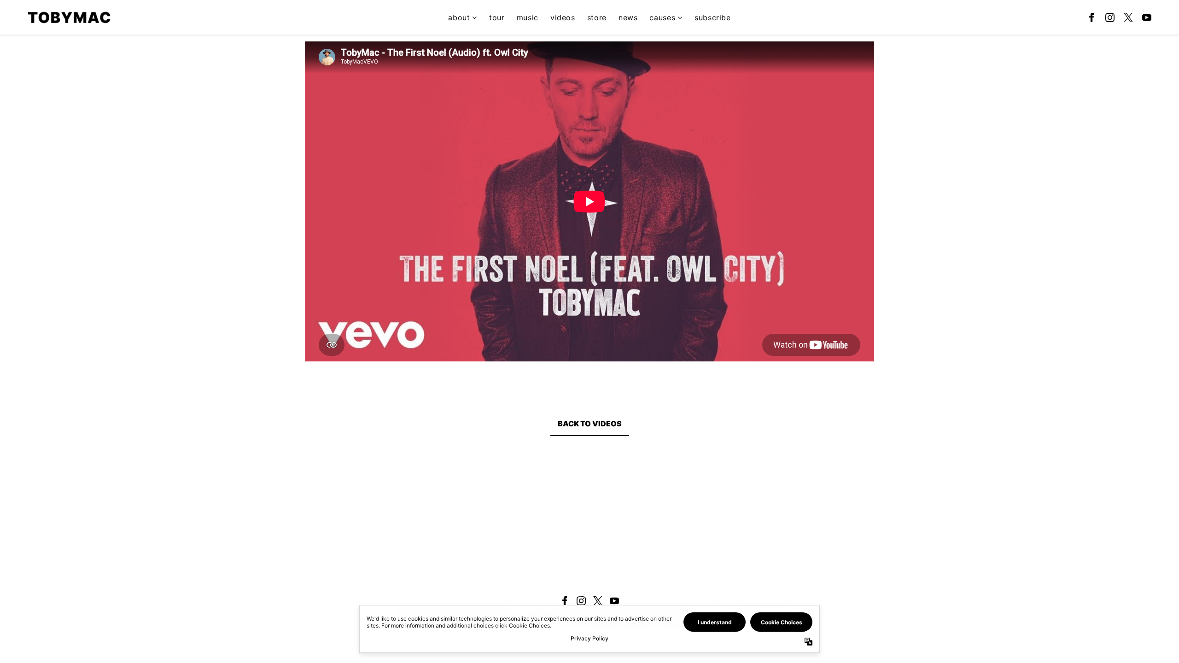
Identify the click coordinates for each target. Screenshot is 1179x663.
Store (597, 17)
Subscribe (713, 17)
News (628, 17)
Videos (562, 17)
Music (527, 17)
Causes (662, 17)
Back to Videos (590, 423)
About (459, 17)
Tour (497, 17)
